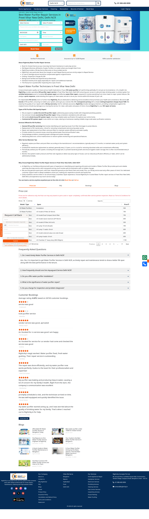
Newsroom (41, 502)
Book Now (35, 49)
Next (127, 244)
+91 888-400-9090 (123, 3)
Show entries (25, 201)
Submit (15, 241)
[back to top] (144, 511)
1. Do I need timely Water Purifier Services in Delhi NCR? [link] (42, 255)
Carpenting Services (94, 492)
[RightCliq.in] (27, 3)
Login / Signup (125, 9)
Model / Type (24, 204)
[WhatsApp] (144, 257)
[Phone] (144, 264)
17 (122, 244)
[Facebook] (12, 488)
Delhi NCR (66, 487)
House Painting (92, 494)
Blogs (40, 487)
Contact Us (41, 479)
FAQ (39, 484)
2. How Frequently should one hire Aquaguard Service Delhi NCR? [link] (46, 270)
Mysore (65, 479)
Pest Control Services (94, 489)
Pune (64, 484)
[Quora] (23, 493)
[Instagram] (21, 488)
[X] (18, 493)
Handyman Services (93, 479)
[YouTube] (16, 488)
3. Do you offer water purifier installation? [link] (36, 276)
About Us (41, 476)
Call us (76, 180)
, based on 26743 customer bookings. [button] (41, 20)
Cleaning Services (93, 487)
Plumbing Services (93, 484)
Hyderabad (66, 482)
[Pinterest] (14, 493)
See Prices (59, 49)
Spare (39, 204)
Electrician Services (93, 482)
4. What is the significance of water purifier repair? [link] (40, 282)
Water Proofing (92, 497)
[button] (25, 9)
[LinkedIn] (25, 488)
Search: (100, 201)
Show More (23, 418)
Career (40, 489)
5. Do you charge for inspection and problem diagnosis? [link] (42, 288)
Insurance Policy (43, 494)
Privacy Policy (42, 492)
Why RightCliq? (42, 482)
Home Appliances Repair (95, 476)
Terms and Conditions (44, 499)
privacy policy (22, 245)
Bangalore (66, 476)
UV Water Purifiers (26, 208)
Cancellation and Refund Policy (47, 497)
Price (126, 204)
